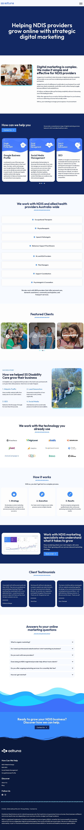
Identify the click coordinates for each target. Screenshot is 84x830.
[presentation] (39, 183)
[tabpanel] (14, 160)
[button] (81, 3)
